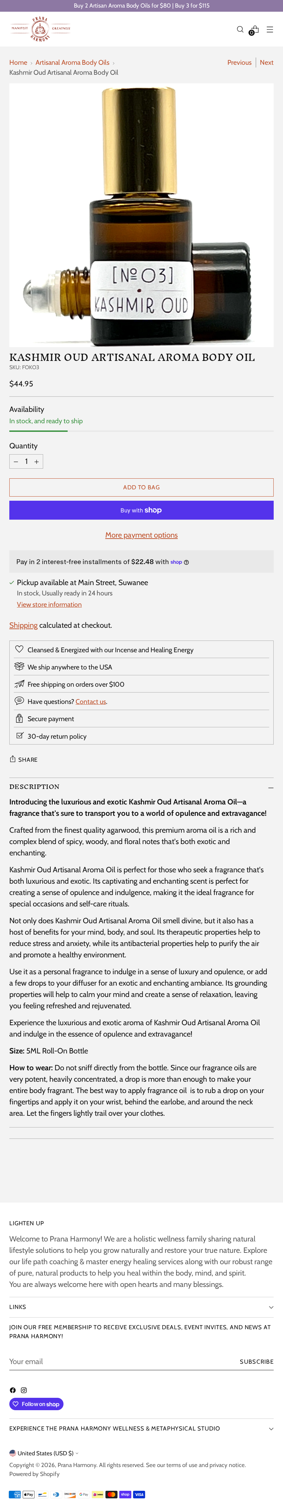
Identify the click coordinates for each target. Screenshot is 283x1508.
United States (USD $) (46, 1453)
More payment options (141, 535)
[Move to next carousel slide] (268, 1179)
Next (267, 62)
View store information (49, 604)
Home (18, 62)
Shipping (23, 625)
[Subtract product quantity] (16, 461)
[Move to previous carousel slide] (252, 1179)
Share (28, 759)
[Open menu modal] (270, 29)
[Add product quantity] (36, 461)
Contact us (91, 701)
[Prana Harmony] (40, 29)
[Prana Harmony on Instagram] (24, 1391)
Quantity (23, 445)
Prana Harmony (77, 1465)
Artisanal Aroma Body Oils (72, 62)
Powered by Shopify (34, 1473)
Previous (239, 62)
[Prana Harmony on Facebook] (13, 1391)
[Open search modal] (240, 29)
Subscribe (257, 1361)
